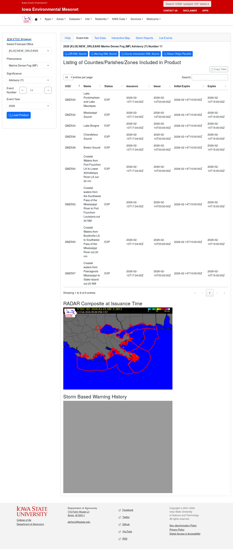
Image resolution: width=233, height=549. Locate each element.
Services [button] (135, 19)
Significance (14, 73)
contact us (170, 10)
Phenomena (14, 59)
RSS (124, 538)
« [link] (195, 293)
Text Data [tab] (100, 38)
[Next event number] (48, 90)
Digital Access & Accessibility (185, 533)
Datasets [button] (74, 19)
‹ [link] (202, 293)
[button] (38, 19)
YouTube (127, 531)
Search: (186, 77)
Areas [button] (60, 19)
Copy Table (220, 69)
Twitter (126, 517)
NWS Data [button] (118, 19)
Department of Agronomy (30, 524)
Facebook (127, 510)
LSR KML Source (76, 53)
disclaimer (190, 10)
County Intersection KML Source (141, 53)
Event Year (13, 99)
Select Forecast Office (20, 44)
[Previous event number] (22, 90)
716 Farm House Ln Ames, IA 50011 (78, 513)
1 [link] (209, 293)
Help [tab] (68, 38)
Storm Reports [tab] (144, 38)
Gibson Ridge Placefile (178, 53)
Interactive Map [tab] (121, 38)
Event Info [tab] (82, 38)
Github (126, 524)
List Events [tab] (165, 38)
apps (205, 10)
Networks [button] (101, 19)
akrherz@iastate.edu (79, 522)
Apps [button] (48, 19)
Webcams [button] (153, 19)
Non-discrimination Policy (183, 525)
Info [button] (87, 19)
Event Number (11, 90)
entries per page (83, 77)
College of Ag (24, 520)
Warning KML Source (105, 53)
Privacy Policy (177, 529)
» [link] (224, 293)
